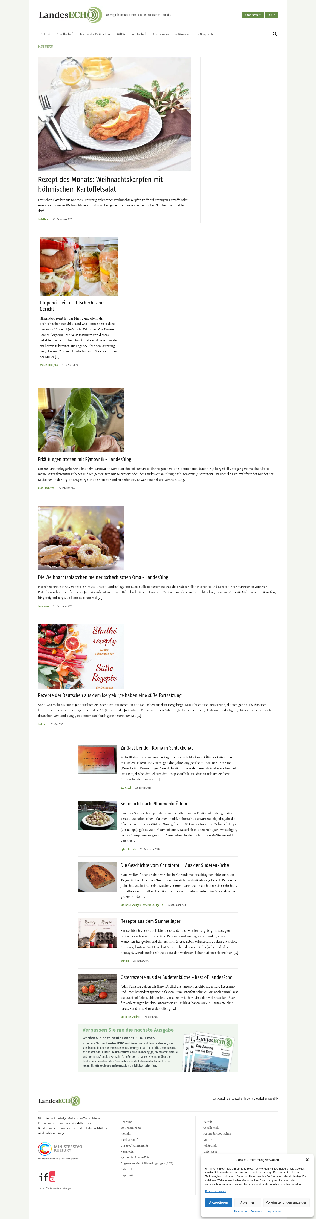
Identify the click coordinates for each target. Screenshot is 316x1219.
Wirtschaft (139, 34)
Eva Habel (126, 787)
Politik (46, 34)
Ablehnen (247, 1202)
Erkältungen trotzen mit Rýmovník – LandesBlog (84, 459)
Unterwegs (161, 34)
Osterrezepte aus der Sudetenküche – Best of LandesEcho (177, 977)
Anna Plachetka (46, 488)
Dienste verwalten (215, 1191)
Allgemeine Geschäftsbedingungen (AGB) (147, 1163)
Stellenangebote (131, 1127)
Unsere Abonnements (135, 1145)
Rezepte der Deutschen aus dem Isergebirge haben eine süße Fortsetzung (109, 695)
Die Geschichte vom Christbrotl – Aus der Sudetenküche (175, 865)
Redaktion (43, 219)
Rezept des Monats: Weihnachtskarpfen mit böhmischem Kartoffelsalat (100, 184)
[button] (307, 1160)
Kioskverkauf (129, 1139)
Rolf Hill (42, 724)
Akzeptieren (218, 1202)
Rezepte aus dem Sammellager (151, 921)
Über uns (126, 1121)
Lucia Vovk (43, 606)
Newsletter (128, 1151)
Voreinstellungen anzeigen (286, 1202)
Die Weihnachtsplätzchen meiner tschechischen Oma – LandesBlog (103, 577)
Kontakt (126, 1133)
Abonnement (253, 15)
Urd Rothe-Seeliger (130, 1016)
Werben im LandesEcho (135, 1157)
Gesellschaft (65, 34)
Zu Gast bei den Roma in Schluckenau (157, 748)
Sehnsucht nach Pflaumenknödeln (154, 804)
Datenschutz (241, 1211)
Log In (271, 15)
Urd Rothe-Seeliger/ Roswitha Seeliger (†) (142, 905)
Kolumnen (182, 34)
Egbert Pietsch (128, 849)
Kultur (121, 34)
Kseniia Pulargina (49, 365)
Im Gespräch (204, 34)
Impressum (274, 1211)
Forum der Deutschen (95, 34)
